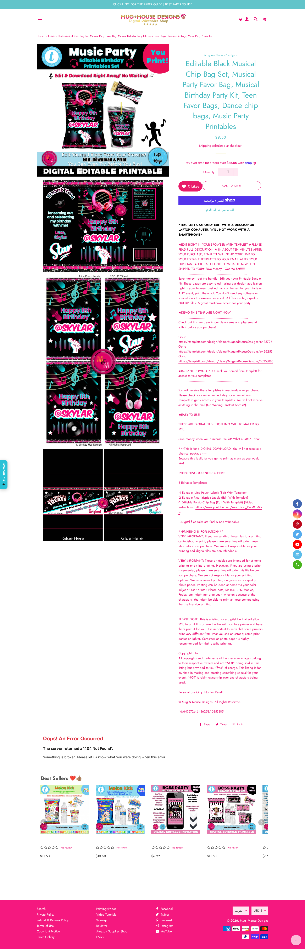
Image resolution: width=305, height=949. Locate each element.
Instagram (166, 926)
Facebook (166, 909)
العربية (239, 910)
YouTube (166, 931)
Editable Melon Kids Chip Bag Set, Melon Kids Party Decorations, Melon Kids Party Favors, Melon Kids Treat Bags (62, 840)
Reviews (101, 926)
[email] (297, 554)
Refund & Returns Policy (53, 920)
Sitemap (101, 920)
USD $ (258, 910)
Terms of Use (45, 926)
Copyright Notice (48, 931)
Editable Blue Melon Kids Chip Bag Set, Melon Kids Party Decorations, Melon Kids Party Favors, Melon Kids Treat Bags (118, 840)
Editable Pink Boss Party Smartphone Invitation (172, 840)
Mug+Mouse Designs (254, 920)
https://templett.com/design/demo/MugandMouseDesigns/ (225, 351)
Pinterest (166, 920)
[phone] (297, 564)
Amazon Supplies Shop (111, 931)
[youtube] (297, 544)
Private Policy (45, 914)
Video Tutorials (106, 914)
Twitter (164, 914)
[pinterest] (297, 524)
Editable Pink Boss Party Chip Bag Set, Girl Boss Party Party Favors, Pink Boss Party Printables (228, 840)
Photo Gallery (46, 937)
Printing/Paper (106, 909)
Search (41, 909)
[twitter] (297, 534)
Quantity (209, 172)
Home (40, 36)
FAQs (100, 937)
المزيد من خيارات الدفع (220, 210)
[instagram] (297, 514)
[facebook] (297, 503)
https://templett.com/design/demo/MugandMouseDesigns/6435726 (225, 341)
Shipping (205, 145)
